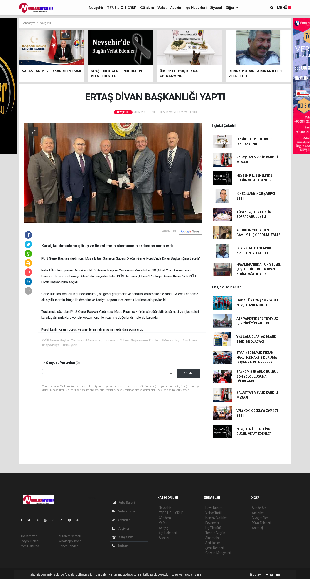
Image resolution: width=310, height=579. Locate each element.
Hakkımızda (29, 536)
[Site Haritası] (71, 520)
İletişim (122, 546)
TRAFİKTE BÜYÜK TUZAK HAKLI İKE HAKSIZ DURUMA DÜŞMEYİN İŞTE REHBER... (256, 357)
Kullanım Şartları (70, 536)
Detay (256, 574)
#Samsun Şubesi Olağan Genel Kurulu (131, 340)
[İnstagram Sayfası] (39, 520)
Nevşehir (96, 7)
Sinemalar (212, 538)
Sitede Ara (259, 508)
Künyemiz (125, 537)
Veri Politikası (30, 546)
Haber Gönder (68, 546)
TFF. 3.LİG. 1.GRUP (122, 7)
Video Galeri (127, 511)
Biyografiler (260, 518)
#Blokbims (189, 340)
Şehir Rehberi (214, 548)
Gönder (189, 373)
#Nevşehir (70, 345)
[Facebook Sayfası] (23, 520)
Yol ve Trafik (214, 513)
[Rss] (63, 520)
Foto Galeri (126, 502)
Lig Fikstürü (213, 528)
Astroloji (257, 528)
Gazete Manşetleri (218, 553)
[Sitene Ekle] (79, 520)
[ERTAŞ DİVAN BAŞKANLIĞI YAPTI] (113, 172)
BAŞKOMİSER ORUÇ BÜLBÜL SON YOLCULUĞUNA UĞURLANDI (257, 376)
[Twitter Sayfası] (30, 520)
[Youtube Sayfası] (47, 520)
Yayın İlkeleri (29, 541)
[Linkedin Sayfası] (55, 520)
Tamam (274, 574)
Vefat (162, 7)
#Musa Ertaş (170, 340)
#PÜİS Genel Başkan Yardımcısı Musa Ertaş (72, 340)
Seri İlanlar (212, 543)
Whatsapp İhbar (70, 541)
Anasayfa (29, 23)
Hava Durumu (214, 508)
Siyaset (216, 7)
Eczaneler (212, 523)
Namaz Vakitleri (216, 518)
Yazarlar (123, 520)
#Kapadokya (50, 345)
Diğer (231, 7)
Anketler (258, 513)
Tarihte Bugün (215, 533)
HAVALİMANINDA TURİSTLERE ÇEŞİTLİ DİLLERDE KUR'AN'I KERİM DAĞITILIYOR (258, 269)
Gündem (147, 7)
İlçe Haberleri (195, 7)
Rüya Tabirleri (261, 523)
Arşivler (124, 528)
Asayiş (175, 7)
